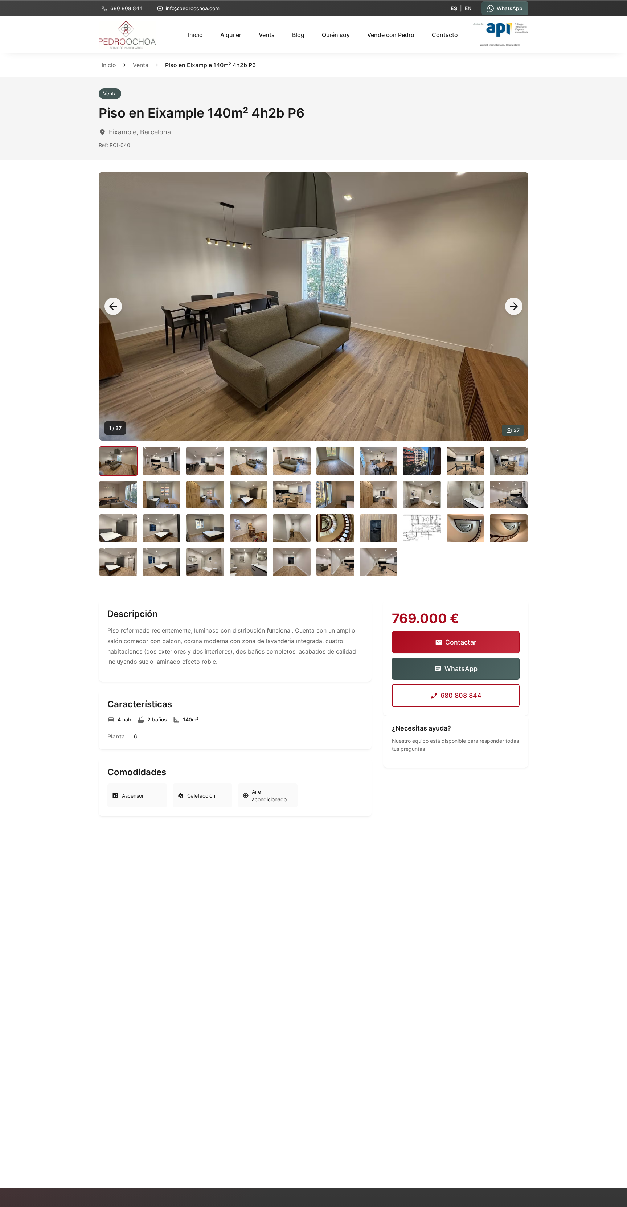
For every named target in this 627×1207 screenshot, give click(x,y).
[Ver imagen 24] (248, 528)
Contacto (445, 34)
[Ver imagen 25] (291, 528)
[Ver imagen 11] (118, 495)
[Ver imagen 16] (335, 495)
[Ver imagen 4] (248, 461)
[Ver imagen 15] (291, 495)
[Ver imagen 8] (422, 461)
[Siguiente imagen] (513, 306)
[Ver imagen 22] (161, 528)
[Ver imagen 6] (335, 461)
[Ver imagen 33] (205, 562)
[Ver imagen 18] (422, 495)
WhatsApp (461, 668)
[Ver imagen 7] (378, 461)
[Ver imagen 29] (465, 528)
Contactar (460, 642)
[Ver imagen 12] (161, 495)
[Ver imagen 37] (378, 562)
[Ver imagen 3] (205, 461)
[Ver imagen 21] (118, 528)
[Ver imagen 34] (248, 562)
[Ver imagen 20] (508, 495)
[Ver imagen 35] (291, 562)
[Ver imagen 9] (465, 461)
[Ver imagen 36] (335, 562)
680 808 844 (460, 695)
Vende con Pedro (390, 34)
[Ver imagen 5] (291, 461)
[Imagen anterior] (113, 306)
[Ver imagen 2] (161, 461)
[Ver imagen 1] (118, 461)
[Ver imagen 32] (161, 562)
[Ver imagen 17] (378, 495)
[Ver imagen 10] (508, 461)
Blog (298, 34)
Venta (267, 34)
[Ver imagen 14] (248, 495)
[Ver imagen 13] (205, 495)
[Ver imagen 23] (205, 528)
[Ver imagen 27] (378, 528)
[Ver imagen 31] (118, 562)
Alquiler (230, 34)
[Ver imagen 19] (465, 495)
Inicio (195, 34)
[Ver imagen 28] (422, 528)
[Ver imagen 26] (335, 528)
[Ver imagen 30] (508, 528)
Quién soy (336, 34)
